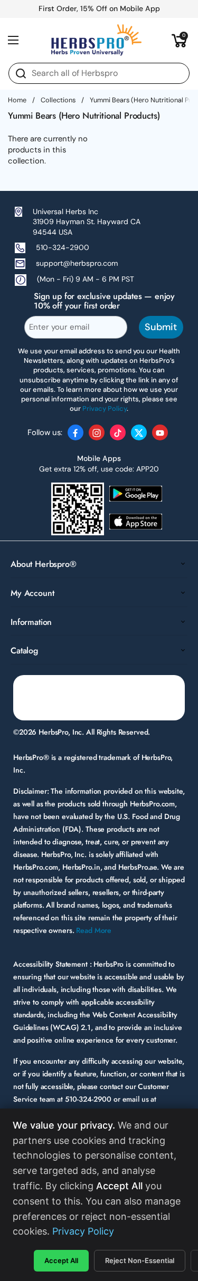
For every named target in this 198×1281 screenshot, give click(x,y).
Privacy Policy (83, 1231)
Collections (58, 99)
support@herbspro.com (77, 263)
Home (17, 99)
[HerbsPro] (97, 40)
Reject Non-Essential (139, 1260)
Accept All (61, 1260)
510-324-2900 (62, 247)
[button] (179, 40)
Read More (93, 930)
